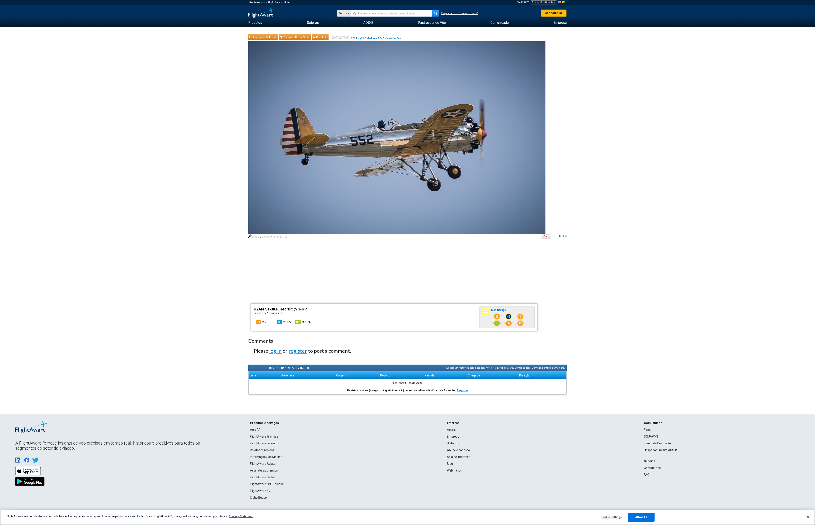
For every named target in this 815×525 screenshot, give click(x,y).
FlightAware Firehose (264, 436)
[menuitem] (255, 22)
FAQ (646, 474)
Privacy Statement (241, 516)
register (298, 351)
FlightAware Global (262, 477)
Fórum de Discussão (657, 443)
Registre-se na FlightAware (265, 2)
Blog (450, 463)
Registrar (462, 390)
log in (275, 351)
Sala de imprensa (458, 457)
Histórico (453, 443)
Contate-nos (652, 468)
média (256, 236)
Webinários (454, 470)
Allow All (641, 517)
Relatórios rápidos (262, 450)
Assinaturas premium (264, 470)
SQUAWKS (651, 436)
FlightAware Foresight (264, 443)
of (284, 322)
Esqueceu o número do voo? (459, 13)
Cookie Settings (611, 517)
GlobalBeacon (259, 497)
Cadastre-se (554, 13)
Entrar (287, 2)
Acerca (452, 429)
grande (266, 236)
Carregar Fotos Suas (296, 37)
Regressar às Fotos (264, 37)
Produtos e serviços (264, 423)
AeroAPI (255, 429)
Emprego (453, 436)
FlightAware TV (260, 491)
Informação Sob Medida (266, 457)
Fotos (647, 429)
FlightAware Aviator (263, 463)
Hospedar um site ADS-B (660, 450)
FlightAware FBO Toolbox (267, 484)
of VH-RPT (265, 322)
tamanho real (280, 236)
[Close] (808, 517)
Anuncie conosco (458, 450)
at (303, 322)
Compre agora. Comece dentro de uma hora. (539, 367)
